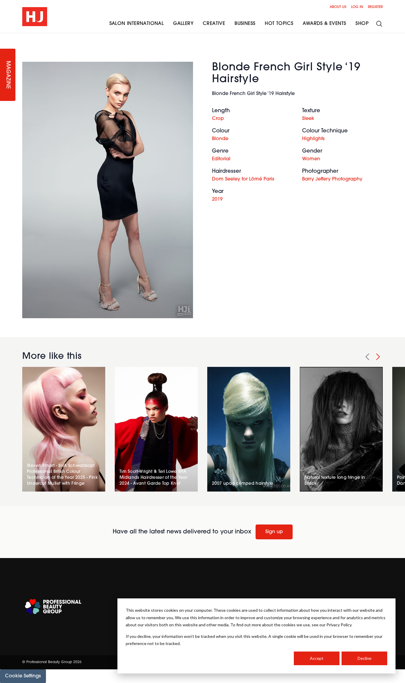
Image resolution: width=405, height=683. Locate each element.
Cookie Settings (23, 676)
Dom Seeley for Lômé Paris (243, 179)
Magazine (7, 75)
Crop (218, 118)
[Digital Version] (4, 37)
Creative (214, 23)
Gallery (183, 23)
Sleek (308, 118)
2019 (217, 199)
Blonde (220, 139)
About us (338, 7)
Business (245, 23)
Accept (316, 658)
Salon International (136, 23)
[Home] (34, 16)
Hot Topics (279, 23)
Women (311, 159)
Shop (362, 23)
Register (375, 7)
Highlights (313, 139)
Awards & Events (324, 23)
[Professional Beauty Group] (53, 606)
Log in (357, 7)
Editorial (221, 159)
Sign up (274, 532)
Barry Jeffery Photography (332, 179)
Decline (364, 658)
